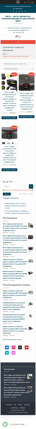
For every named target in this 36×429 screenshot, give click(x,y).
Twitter (20, 404)
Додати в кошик (10, 117)
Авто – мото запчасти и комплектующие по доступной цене (18, 18)
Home (4, 54)
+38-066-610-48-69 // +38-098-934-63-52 (19, 28)
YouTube (27, 404)
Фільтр (7, 194)
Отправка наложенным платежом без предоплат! (18, 6)
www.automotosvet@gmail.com (19, 30)
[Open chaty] (5, 424)
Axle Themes (24, 412)
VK (15, 404)
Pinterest (22, 407)
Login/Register (19, 8)
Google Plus (14, 407)
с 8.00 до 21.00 (19, 32)
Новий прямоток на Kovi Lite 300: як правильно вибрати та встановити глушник (15, 206)
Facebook (9, 404)
